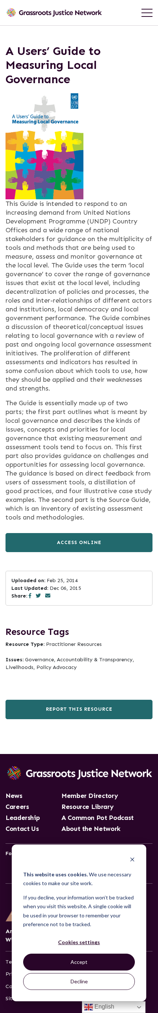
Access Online (79, 542)
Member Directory (89, 796)
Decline (79, 981)
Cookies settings (79, 942)
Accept (79, 962)
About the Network (91, 829)
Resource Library (87, 807)
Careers (17, 807)
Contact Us (22, 829)
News (14, 796)
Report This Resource (79, 709)
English (103, 1006)
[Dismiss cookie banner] (132, 860)
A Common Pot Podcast (97, 818)
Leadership (23, 818)
